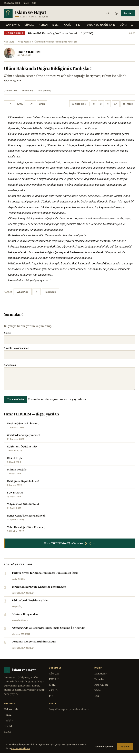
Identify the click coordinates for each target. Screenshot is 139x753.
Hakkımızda (11, 709)
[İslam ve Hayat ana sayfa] (32, 13)
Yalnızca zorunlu (103, 746)
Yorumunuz (10, 365)
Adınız (7, 333)
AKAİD (67, 24)
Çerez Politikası (20, 748)
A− (11, 103)
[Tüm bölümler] (132, 24)
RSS (34, 3)
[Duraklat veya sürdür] (101, 103)
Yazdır (129, 103)
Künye (26, 3)
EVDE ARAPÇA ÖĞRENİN (101, 24)
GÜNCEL (29, 24)
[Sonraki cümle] (108, 103)
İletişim (128, 13)
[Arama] (107, 13)
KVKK (7, 731)
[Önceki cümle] (94, 103)
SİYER (55, 24)
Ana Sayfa (13, 24)
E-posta (16, 348)
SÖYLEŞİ (125, 24)
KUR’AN (43, 24)
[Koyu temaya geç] (116, 13)
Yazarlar (99, 679)
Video (98, 690)
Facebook (50, 292)
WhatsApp (22, 292)
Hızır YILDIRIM (29, 52)
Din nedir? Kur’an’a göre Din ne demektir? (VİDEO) (60, 33)
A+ (32, 103)
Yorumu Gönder (15, 399)
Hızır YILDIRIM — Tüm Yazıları (69, 543)
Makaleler (100, 673)
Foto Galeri (101, 684)
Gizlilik (8, 726)
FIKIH (79, 24)
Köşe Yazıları (24, 41)
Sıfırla (42, 103)
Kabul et (125, 746)
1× (115, 103)
